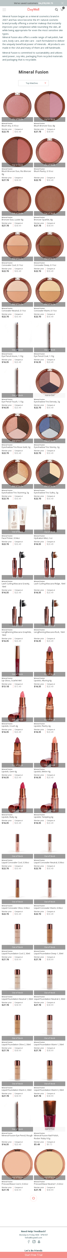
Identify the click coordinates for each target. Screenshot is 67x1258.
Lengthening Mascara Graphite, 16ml (16, 633)
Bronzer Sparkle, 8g (43, 219)
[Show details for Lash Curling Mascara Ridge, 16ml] (49, 564)
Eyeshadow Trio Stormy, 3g (46, 447)
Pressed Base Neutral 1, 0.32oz (48, 1183)
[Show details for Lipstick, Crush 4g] (17, 706)
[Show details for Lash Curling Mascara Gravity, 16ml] (17, 564)
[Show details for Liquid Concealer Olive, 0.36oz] (17, 888)
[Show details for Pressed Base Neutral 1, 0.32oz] (49, 1164)
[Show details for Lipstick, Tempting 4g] (49, 797)
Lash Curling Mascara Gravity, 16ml (16, 585)
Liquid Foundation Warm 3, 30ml (49, 1090)
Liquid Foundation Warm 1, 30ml (49, 1044)
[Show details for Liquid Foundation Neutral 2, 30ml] (49, 979)
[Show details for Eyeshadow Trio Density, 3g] (49, 382)
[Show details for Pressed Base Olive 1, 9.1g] (17, 1210)
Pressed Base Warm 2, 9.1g (47, 1229)
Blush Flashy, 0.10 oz (43, 171)
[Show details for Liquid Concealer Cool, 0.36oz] (17, 843)
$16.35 (5, 362)
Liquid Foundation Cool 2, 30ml (16, 953)
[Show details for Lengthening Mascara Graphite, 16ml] (17, 612)
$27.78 (37, 131)
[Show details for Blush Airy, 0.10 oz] (17, 106)
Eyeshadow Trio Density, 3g (47, 401)
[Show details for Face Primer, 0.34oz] (17, 518)
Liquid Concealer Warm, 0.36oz (48, 908)
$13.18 (5, 686)
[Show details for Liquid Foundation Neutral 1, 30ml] (17, 979)
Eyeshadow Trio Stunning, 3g (15, 492)
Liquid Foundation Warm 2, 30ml (16, 1090)
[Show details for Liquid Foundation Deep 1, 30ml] (49, 934)
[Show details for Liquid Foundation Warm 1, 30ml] (49, 1025)
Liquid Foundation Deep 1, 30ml (48, 953)
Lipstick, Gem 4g (9, 771)
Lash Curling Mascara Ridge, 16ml (49, 583)
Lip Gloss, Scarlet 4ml (12, 680)
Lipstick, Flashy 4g (42, 726)
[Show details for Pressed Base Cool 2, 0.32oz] (17, 1164)
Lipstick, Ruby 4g (9, 817)
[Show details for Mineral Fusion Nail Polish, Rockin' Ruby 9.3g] (49, 1116)
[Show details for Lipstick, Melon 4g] (49, 752)
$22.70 (5, 131)
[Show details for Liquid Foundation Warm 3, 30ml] (49, 1070)
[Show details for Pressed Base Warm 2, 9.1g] (49, 1210)
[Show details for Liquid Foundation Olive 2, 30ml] (17, 1025)
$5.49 (37, 1144)
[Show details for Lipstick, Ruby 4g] (17, 797)
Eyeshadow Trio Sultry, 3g (46, 492)
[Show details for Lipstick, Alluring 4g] (49, 661)
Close (62, 3)
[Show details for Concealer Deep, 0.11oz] (49, 245)
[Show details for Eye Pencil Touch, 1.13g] (17, 382)
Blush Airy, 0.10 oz (10, 125)
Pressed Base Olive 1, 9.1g (14, 1229)
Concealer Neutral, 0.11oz (14, 310)
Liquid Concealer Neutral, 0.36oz (49, 862)
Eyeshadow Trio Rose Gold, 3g (16, 447)
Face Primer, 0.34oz (11, 538)
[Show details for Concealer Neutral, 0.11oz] (17, 291)
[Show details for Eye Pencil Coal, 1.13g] (49, 336)
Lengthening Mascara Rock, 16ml (49, 632)
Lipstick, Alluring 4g (42, 680)
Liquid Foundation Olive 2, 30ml (16, 1044)
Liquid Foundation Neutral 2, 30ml (49, 999)
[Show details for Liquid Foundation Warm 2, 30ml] (17, 1070)
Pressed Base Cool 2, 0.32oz (15, 1183)
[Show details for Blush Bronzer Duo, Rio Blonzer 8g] (17, 151)
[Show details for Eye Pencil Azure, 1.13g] (17, 336)
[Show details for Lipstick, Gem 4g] (17, 752)
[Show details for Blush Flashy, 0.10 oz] (49, 151)
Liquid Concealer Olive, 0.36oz (16, 908)
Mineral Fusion (7, 123)
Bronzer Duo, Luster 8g (12, 219)
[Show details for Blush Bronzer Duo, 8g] (49, 106)
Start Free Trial (33, 1255)
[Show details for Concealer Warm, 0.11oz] (49, 291)
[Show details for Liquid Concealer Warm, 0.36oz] (49, 888)
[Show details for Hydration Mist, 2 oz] (49, 518)
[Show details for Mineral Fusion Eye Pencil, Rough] (17, 1116)
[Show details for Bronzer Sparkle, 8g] (49, 200)
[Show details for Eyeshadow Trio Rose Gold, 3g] (17, 427)
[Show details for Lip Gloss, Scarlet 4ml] (17, 661)
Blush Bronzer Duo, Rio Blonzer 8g (16, 172)
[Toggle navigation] (4, 9)
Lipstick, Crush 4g (10, 726)
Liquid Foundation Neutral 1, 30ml (17, 999)
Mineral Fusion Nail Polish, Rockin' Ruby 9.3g (46, 1137)
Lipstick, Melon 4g (42, 771)
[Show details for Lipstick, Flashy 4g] (49, 706)
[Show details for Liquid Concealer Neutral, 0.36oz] (49, 843)
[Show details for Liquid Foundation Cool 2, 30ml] (17, 934)
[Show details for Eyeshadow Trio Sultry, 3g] (49, 473)
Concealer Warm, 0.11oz (45, 310)
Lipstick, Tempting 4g (43, 817)
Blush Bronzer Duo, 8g (44, 125)
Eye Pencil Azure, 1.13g (12, 356)
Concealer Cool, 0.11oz (12, 265)
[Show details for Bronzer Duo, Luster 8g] (17, 200)
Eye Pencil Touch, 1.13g (12, 401)
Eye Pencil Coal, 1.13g (44, 356)
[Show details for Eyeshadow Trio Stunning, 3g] (17, 473)
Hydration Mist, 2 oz (43, 538)
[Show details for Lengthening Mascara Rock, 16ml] (49, 612)
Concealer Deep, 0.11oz (45, 265)
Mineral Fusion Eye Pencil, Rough (17, 1135)
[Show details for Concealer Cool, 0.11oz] (17, 245)
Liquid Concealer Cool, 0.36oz (15, 862)
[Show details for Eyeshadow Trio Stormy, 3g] (49, 427)
